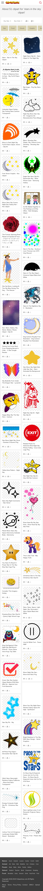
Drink (26, 873)
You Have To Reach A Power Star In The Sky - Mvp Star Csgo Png (10, 565)
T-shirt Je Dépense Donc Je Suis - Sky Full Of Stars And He (10, 76)
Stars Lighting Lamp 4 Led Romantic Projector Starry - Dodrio (32, 812)
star (4, 28)
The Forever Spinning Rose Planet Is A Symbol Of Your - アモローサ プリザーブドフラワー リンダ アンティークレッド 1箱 (11, 238)
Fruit (38, 873)
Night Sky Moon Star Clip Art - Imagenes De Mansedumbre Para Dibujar (32, 116)
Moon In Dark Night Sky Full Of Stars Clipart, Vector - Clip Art (11, 144)
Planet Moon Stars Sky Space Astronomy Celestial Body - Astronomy (11, 533)
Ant (10, 864)
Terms (10, 885)
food (13, 28)
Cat (27, 864)
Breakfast (10, 873)
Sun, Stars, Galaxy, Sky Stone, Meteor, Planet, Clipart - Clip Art (10, 330)
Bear (13, 864)
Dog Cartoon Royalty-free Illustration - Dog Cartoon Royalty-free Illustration (32, 339)
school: (5, 870)
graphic (32, 28)
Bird (17, 864)
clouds (22, 28)
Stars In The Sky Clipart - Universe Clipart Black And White (32, 275)
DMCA (31, 885)
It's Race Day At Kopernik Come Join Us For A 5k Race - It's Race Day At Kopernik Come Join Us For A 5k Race (32, 777)
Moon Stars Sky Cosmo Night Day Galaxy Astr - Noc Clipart (10, 204)
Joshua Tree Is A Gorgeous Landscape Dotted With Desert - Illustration (11, 834)
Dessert (21, 873)
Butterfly (22, 864)
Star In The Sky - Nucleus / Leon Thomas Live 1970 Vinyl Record (32, 251)
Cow (37, 864)
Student (11, 870)
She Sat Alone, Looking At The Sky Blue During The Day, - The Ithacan (10, 288)
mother (30, 867)
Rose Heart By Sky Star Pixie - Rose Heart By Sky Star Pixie (31, 524)
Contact (25, 885)
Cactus (27, 861)
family (24, 867)
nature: (4, 861)
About (4, 885)
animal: (5, 864)
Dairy (16, 873)
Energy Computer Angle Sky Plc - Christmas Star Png (10, 805)
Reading (35, 870)
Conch (32, 861)
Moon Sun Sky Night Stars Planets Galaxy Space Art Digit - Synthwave (31, 707)
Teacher (17, 870)
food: (4, 873)
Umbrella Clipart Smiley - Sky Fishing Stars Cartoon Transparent (10, 111)
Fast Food (32, 873)
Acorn (10, 861)
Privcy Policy (17, 885)
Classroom (28, 870)
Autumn (16, 861)
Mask (10, 867)
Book (22, 870)
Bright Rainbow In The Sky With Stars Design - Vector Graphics (32, 739)
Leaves (21, 861)
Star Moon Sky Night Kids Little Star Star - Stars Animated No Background (31, 369)
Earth (37, 861)
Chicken (32, 864)
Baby (14, 867)
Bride (19, 867)
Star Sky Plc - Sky (8, 722)
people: (5, 867)
